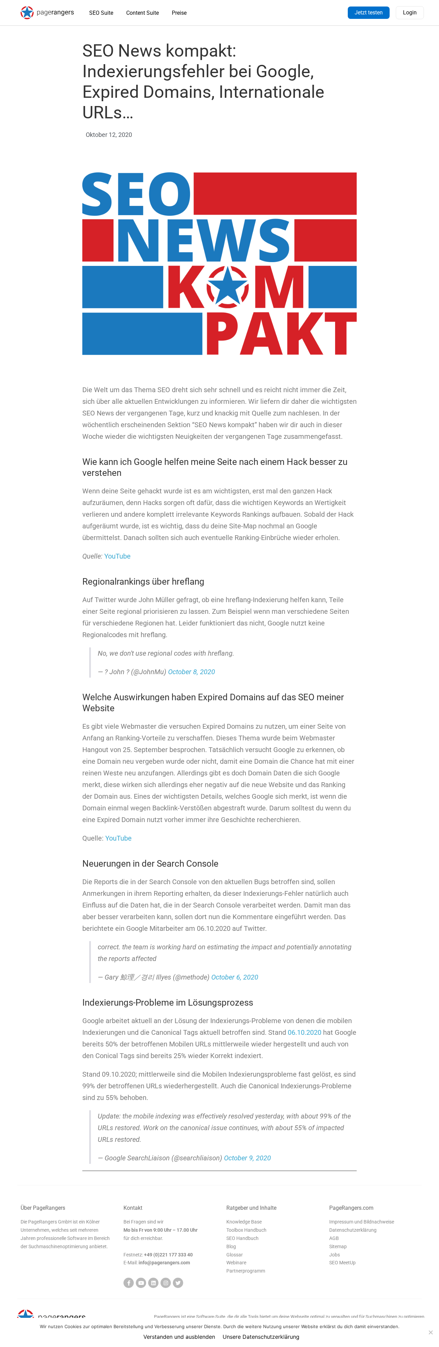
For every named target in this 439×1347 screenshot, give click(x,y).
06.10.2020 (304, 1032)
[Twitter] (178, 1283)
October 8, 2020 (191, 672)
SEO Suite (101, 13)
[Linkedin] (153, 1283)
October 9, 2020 (247, 1158)
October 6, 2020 (234, 977)
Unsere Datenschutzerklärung (261, 1336)
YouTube (117, 556)
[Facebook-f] (128, 1283)
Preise (179, 13)
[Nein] (430, 1332)
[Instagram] (166, 1283)
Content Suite (142, 13)
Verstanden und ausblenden (179, 1336)
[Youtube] (141, 1283)
